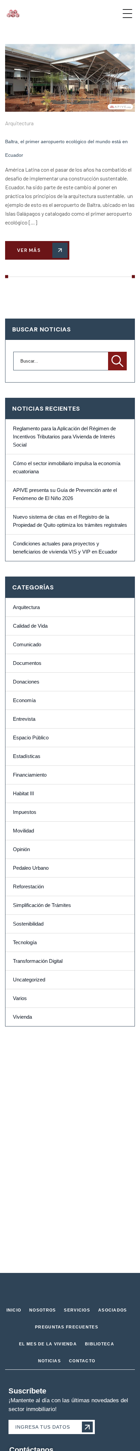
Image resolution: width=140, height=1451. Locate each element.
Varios (20, 998)
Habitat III (23, 793)
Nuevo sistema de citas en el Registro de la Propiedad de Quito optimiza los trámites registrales (70, 521)
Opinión (21, 849)
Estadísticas (26, 756)
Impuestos (24, 812)
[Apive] (13, 13)
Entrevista (24, 719)
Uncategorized (29, 979)
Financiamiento (30, 775)
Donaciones (26, 682)
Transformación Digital (38, 961)
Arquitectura (19, 123)
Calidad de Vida (30, 626)
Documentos (27, 663)
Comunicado (27, 644)
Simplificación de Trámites (42, 905)
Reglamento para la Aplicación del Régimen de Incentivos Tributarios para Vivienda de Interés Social (64, 437)
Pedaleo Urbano (31, 868)
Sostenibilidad (28, 924)
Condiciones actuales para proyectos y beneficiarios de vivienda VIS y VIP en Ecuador (65, 548)
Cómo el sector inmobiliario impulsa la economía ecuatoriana (66, 467)
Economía (24, 700)
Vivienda (22, 1017)
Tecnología (25, 942)
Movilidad (23, 830)
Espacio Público (31, 737)
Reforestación (28, 886)
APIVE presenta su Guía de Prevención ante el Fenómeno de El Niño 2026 (65, 494)
